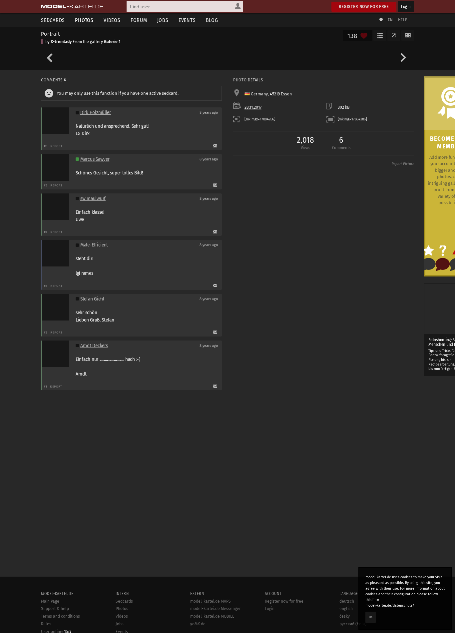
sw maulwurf (93, 198)
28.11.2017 (252, 107)
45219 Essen (281, 94)
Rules (46, 624)
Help (402, 20)
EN (390, 20)
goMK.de (198, 624)
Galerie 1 (112, 41)
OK (371, 617)
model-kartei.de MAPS (210, 601)
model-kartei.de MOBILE (212, 616)
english (346, 608)
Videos (112, 20)
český (344, 616)
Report (56, 146)
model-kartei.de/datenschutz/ (389, 605)
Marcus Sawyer (94, 159)
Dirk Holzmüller (95, 112)
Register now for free (364, 6)
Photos (84, 20)
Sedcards (53, 20)
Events (187, 20)
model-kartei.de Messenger (215, 608)
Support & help (55, 608)
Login (406, 6)
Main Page (50, 601)
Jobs (163, 20)
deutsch (346, 601)
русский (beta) (352, 624)
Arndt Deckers (94, 346)
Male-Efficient (94, 245)
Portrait (50, 33)
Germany (259, 94)
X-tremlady (61, 41)
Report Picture (403, 164)
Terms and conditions (60, 616)
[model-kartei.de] (72, 6)
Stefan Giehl (92, 299)
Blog (212, 20)
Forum (139, 20)
